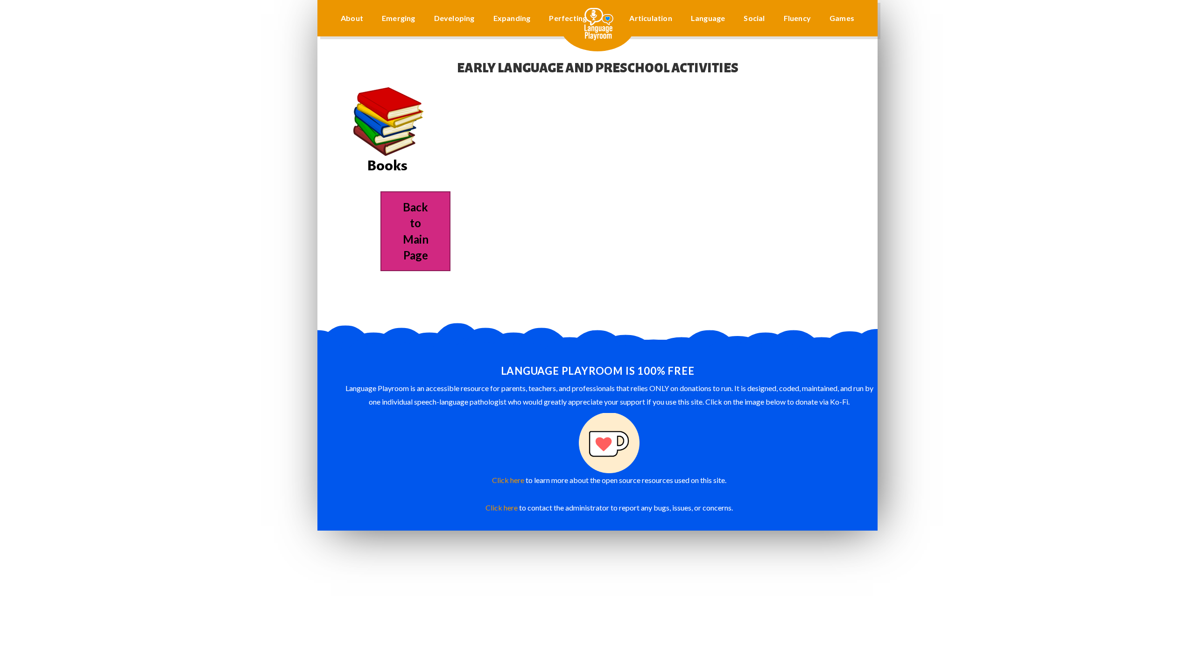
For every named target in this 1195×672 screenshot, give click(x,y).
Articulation (650, 18)
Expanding (512, 18)
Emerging (398, 18)
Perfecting (568, 18)
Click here (508, 480)
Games (841, 18)
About (352, 18)
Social (754, 18)
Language (708, 18)
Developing (454, 18)
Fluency (797, 18)
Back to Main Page (416, 231)
